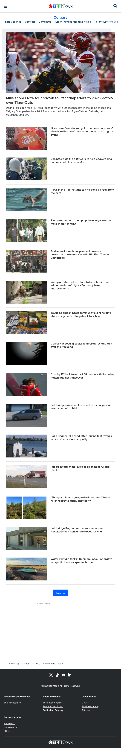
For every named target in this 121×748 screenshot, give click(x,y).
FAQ (38, 663)
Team (60, 663)
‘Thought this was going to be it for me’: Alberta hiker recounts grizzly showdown (80, 499)
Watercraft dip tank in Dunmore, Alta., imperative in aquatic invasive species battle (81, 561)
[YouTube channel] (64, 675)
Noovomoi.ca (10, 727)
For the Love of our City (108, 22)
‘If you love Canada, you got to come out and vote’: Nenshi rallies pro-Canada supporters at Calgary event (82, 131)
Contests (30, 22)
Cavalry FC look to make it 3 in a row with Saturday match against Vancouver (82, 376)
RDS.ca (7, 731)
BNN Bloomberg (90, 706)
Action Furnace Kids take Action (73, 22)
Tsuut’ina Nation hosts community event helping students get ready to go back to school (81, 314)
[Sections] (6, 6)
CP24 (85, 702)
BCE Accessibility (12, 702)
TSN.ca (86, 710)
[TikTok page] (57, 675)
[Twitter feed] (51, 675)
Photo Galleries (12, 22)
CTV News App (12, 663)
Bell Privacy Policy (52, 702)
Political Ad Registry (53, 710)
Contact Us (45, 22)
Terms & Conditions (53, 706)
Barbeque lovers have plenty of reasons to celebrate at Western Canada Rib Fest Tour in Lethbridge (80, 254)
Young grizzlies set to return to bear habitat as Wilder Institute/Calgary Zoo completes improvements (80, 285)
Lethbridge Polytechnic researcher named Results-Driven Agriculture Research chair (77, 530)
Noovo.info (9, 723)
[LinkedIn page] (70, 675)
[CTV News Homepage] (60, 6)
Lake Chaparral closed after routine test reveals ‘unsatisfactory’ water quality (81, 438)
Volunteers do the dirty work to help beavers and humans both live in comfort (81, 161)
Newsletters (49, 663)
